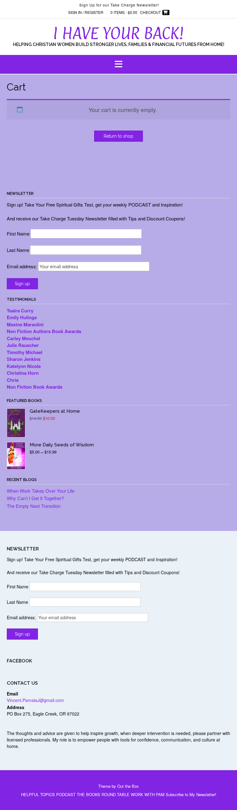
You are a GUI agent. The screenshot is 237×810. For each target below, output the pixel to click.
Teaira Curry (21, 310)
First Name (18, 233)
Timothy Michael (24, 352)
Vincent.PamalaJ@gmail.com (35, 700)
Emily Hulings (22, 317)
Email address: (22, 266)
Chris (13, 380)
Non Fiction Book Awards (34, 386)
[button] (118, 64)
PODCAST (66, 794)
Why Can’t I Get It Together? (35, 498)
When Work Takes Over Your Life (40, 490)
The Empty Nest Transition (33, 506)
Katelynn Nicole (24, 366)
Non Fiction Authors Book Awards (44, 331)
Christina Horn (23, 373)
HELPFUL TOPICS (38, 794)
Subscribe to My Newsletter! (191, 794)
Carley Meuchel (24, 338)
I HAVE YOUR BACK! (118, 33)
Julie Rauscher (23, 345)
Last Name (18, 250)
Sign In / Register (85, 12)
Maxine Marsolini (26, 324)
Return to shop (118, 136)
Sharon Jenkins (23, 359)
